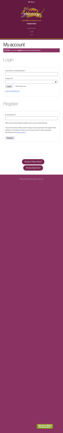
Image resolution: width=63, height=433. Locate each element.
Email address (13, 115)
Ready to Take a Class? (33, 162)
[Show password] (56, 82)
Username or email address (18, 70)
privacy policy (20, 132)
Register (10, 138)
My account (32, 28)
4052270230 (31, 23)
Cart (31, 35)
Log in (9, 86)
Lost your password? (12, 91)
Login (31, 31)
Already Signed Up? (33, 168)
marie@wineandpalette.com (31, 20)
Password (12, 78)
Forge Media (25, 179)
